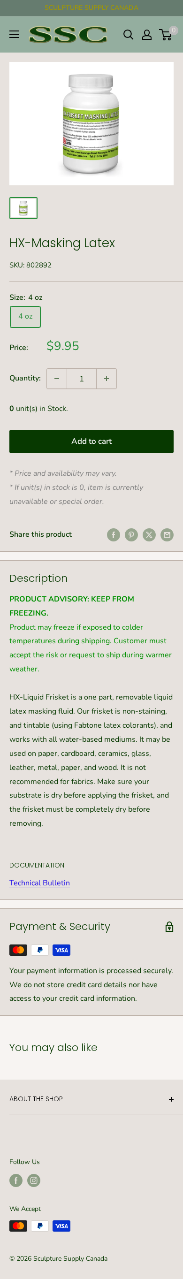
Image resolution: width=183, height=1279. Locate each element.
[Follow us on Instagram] (33, 1180)
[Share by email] (167, 535)
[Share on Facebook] (113, 535)
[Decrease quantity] (57, 378)
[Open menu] (14, 34)
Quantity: (25, 378)
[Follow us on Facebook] (16, 1180)
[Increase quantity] (106, 378)
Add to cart (91, 441)
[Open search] (128, 35)
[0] (166, 34)
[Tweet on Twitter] (149, 535)
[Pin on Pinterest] (131, 535)
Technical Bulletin (39, 883)
